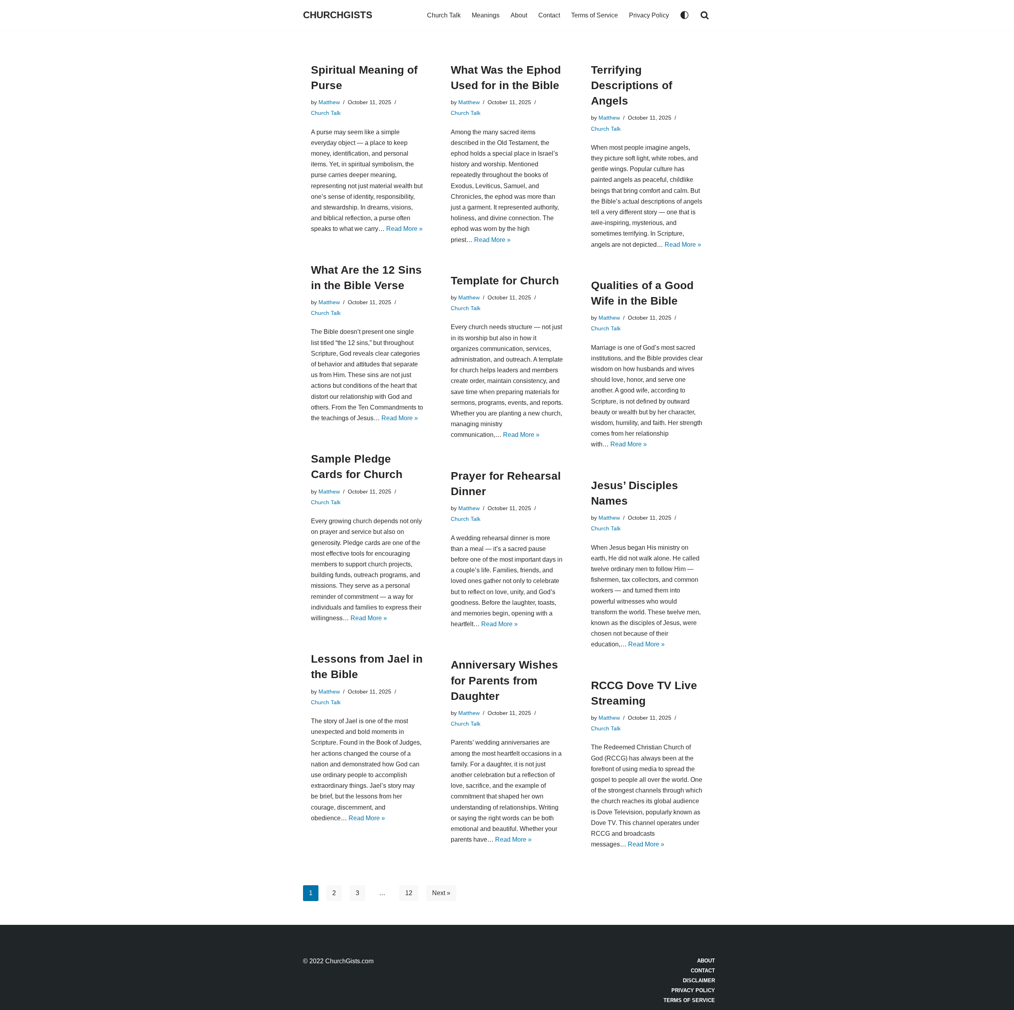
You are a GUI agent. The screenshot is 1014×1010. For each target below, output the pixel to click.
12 (408, 893)
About (519, 15)
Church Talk (444, 15)
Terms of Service (594, 15)
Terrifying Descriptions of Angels (631, 85)
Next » (441, 893)
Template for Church (505, 280)
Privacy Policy (649, 15)
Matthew (329, 102)
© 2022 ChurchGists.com (338, 961)
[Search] (704, 15)
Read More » (404, 228)
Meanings (485, 15)
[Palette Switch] (684, 15)
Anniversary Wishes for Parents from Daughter (504, 680)
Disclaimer (699, 980)
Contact (549, 15)
